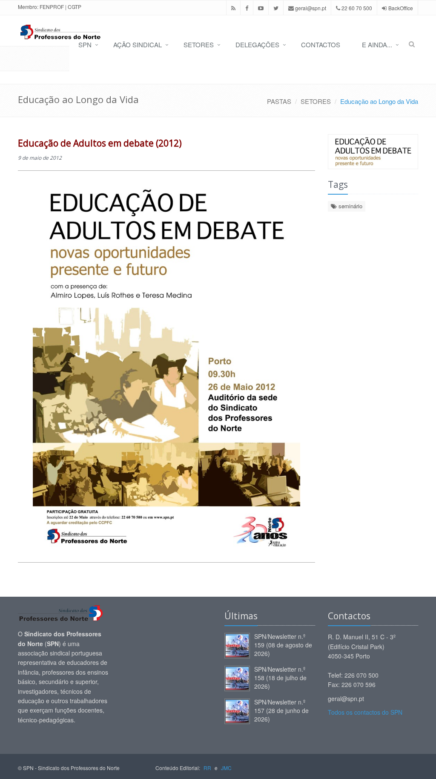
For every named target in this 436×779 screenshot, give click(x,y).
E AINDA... (377, 44)
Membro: (28, 6)
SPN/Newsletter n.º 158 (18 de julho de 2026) (280, 677)
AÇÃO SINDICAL (137, 44)
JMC (226, 767)
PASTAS (279, 101)
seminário (349, 206)
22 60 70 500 (356, 7)
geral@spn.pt (310, 7)
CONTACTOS (320, 44)
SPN (85, 44)
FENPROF (52, 6)
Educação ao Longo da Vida (379, 101)
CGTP (74, 6)
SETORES (199, 44)
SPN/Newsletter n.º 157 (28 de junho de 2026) (281, 710)
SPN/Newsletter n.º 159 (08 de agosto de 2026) (283, 645)
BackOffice (400, 7)
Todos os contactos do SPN (365, 712)
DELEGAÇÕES (257, 44)
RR (207, 767)
